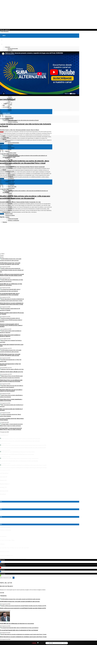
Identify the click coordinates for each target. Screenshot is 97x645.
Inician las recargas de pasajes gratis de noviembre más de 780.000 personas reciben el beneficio (11, 325)
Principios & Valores (9, 117)
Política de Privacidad (13, 218)
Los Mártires (11, 178)
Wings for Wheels (35, 130)
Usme (9, 101)
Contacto (7, 217)
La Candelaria (11, 185)
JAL (37, 202)
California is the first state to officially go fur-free (11, 371)
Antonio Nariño (11, 180)
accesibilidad (23, 130)
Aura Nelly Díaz (5, 153)
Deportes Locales (12, 152)
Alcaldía (27, 202)
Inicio (4, 35)
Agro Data (10, 159)
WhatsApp (2, 573)
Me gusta (2, 560)
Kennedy (10, 107)
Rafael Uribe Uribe (12, 186)
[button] (48, 26)
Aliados (7, 166)
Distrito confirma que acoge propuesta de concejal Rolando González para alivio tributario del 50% (12, 275)
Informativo (7, 47)
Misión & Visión (8, 116)
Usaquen (10, 193)
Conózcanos (8, 164)
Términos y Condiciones (13, 122)
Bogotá (9, 146)
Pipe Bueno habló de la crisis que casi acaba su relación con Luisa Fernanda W (11, 390)
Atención (32, 166)
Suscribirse (2, 565)
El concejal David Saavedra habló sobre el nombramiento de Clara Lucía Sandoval (9, 294)
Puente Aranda (11, 183)
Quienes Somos (6, 113)
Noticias (18, 130)
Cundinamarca (11, 147)
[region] (48, 14)
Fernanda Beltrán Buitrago (7, 118)
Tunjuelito (10, 104)
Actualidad (2, 130)
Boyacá (9, 149)
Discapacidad (41, 166)
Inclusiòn (28, 130)
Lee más (2, 143)
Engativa (10, 110)
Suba (17, 202)
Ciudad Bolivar (11, 188)
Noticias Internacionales (13, 48)
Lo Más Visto (12, 130)
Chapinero (10, 97)
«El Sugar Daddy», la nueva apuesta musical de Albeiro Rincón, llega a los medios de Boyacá (11, 429)
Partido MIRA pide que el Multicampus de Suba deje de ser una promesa (11, 284)
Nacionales (10, 49)
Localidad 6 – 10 (8, 103)
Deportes (7, 151)
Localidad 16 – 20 (9, 181)
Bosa (9, 106)
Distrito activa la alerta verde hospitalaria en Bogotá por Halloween (10, 335)
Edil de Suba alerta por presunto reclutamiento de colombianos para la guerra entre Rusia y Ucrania (11, 304)
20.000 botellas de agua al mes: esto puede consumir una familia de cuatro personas (10, 263)
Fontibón (10, 109)
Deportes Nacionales (13, 154)
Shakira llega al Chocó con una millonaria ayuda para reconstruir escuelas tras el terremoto (11, 381)
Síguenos (2, 564)
